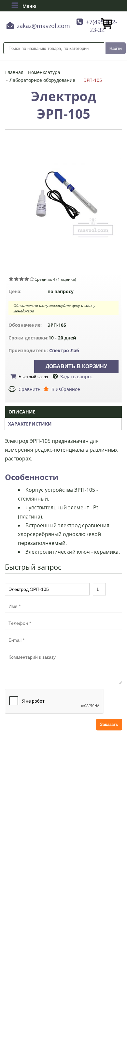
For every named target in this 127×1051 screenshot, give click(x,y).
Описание (21, 412)
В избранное (65, 389)
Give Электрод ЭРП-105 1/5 (11, 279)
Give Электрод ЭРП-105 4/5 (26, 279)
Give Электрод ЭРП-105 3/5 (21, 279)
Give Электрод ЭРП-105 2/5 (16, 279)
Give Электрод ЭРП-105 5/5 (32, 279)
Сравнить (29, 389)
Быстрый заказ (33, 376)
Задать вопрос (76, 376)
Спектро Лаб (64, 350)
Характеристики (30, 424)
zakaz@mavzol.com (43, 26)
